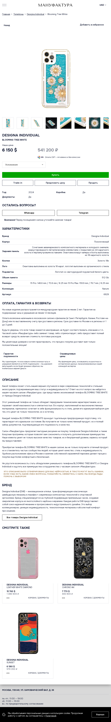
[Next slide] (101, 78)
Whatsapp (29, 213)
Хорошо (100, 714)
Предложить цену (55, 183)
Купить (55, 175)
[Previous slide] (9, 78)
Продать (93, 183)
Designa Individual (21, 135)
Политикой (50, 716)
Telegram (83, 213)
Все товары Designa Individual (22, 517)
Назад (7, 25)
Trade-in (17, 183)
